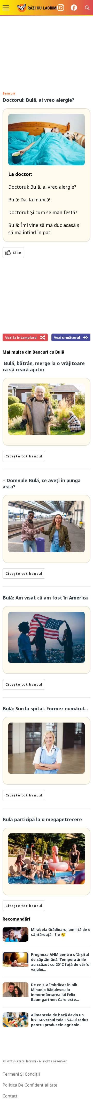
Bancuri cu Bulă (48, 352)
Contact (10, 1096)
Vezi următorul (67, 337)
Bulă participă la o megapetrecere (42, 819)
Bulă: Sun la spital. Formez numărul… (45, 708)
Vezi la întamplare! (21, 337)
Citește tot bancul (23, 456)
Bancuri (9, 93)
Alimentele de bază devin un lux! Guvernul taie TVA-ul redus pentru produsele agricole (59, 1019)
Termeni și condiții (21, 1074)
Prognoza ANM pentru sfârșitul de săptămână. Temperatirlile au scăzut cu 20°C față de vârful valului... (60, 962)
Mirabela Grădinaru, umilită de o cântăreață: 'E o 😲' (60, 932)
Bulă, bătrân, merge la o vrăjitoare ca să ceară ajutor (44, 366)
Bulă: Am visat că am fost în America (46, 598)
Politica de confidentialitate (30, 1085)
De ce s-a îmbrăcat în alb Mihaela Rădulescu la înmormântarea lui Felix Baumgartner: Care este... (55, 992)
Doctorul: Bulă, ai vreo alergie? (38, 100)
